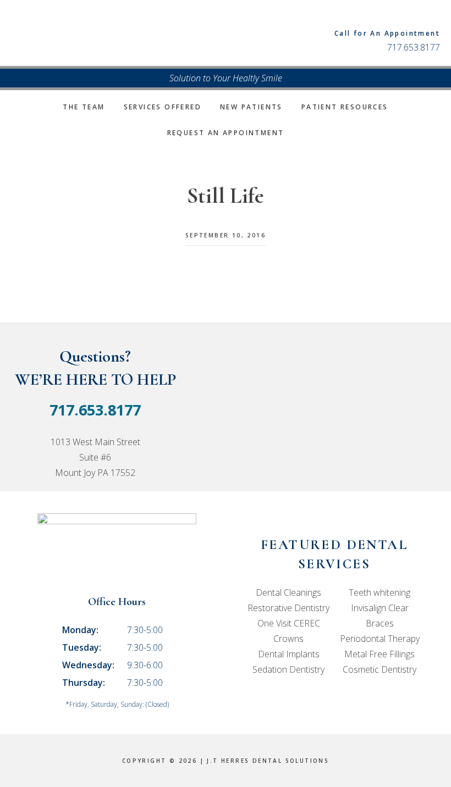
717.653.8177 (413, 47)
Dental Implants (289, 654)
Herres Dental (118, 33)
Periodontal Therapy (380, 639)
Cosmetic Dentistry (379, 669)
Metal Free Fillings (379, 654)
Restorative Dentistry (288, 608)
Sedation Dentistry (288, 669)
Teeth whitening (379, 592)
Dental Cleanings (288, 592)
